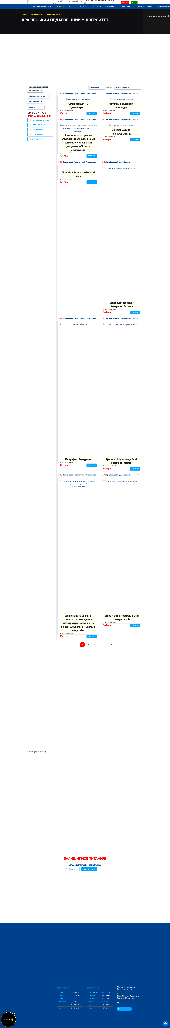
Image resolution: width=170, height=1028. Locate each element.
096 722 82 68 (106, 998)
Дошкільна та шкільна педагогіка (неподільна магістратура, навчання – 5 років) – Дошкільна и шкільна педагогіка (78, 623)
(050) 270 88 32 (127, 989)
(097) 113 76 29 (65, 1)
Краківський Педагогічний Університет (79, 93)
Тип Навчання (34, 90)
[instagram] (88, 4)
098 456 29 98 (75, 1008)
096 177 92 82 (75, 1005)
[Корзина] (140, 2)
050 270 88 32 (75, 992)
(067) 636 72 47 (129, 987)
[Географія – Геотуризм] (78, 325)
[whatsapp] (121, 998)
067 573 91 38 (75, 995)
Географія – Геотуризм (78, 459)
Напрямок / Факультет (37, 96)
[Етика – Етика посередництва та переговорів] (121, 481)
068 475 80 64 (106, 995)
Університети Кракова (53, 14)
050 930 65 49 (106, 1001)
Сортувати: (110, 87)
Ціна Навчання (95, 87)
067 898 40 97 (75, 1001)
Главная (24, 14)
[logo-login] (38, 2)
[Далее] (117, 644)
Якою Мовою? (34, 102)
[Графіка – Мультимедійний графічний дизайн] (121, 325)
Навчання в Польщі (36, 14)
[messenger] (134, 996)
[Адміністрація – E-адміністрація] (78, 100)
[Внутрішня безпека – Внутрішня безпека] (121, 168)
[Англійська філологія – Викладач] (122, 100)
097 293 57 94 (106, 992)
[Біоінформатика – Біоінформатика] (121, 126)
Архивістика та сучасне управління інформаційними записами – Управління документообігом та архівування (78, 143)
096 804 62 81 (75, 998)
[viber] (119, 996)
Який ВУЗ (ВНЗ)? (34, 107)
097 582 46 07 (106, 1008)
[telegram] (126, 996)
